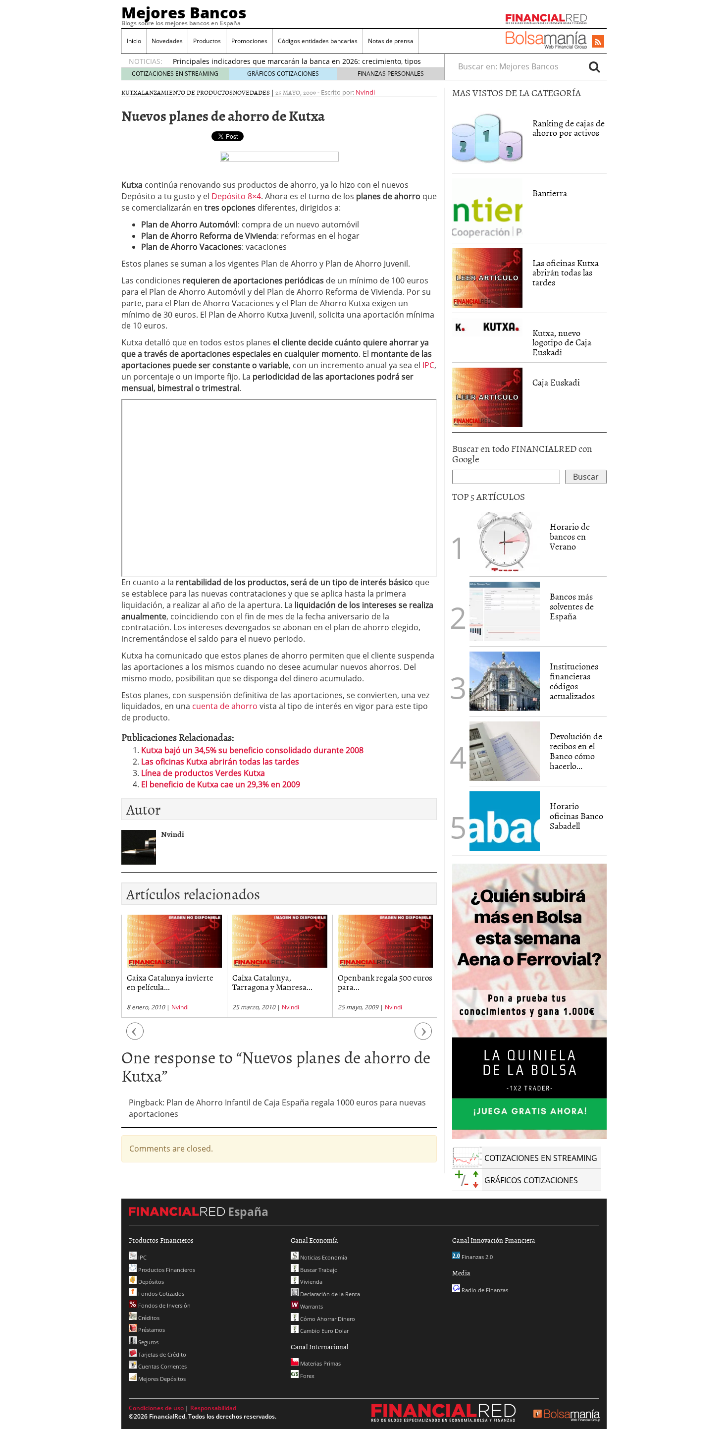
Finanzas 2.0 (476, 1257)
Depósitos (150, 1281)
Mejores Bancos (184, 12)
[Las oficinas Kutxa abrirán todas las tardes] (487, 277)
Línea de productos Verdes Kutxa (203, 773)
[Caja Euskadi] (487, 396)
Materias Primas (320, 1363)
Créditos (148, 1317)
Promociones (249, 41)
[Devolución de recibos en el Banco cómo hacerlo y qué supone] (504, 751)
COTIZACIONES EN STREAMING (175, 73)
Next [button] (423, 1036)
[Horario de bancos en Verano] (504, 541)
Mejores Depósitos (161, 1378)
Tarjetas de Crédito (161, 1354)
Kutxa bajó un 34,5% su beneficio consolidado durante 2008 (252, 750)
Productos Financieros (166, 1269)
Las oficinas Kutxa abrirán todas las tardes (220, 761)
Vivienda (310, 1281)
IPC (428, 365)
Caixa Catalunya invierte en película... (170, 982)
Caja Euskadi (556, 382)
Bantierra (549, 193)
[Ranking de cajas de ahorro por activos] (487, 137)
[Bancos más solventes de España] (504, 611)
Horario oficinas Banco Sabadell (576, 815)
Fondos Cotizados (160, 1293)
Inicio (134, 41)
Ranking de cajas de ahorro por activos (568, 128)
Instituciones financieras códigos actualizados (574, 681)
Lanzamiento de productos (187, 92)
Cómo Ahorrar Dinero (327, 1318)
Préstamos (151, 1329)
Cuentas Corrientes (162, 1366)
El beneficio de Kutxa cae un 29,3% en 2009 (220, 784)
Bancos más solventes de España (572, 606)
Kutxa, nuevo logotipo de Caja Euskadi (561, 342)
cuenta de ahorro (225, 706)
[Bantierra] (487, 207)
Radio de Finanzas (484, 1290)
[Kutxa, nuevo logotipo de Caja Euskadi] (487, 326)
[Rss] (598, 42)
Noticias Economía (323, 1257)
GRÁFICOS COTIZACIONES (283, 73)
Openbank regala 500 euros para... (385, 982)
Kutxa (131, 92)
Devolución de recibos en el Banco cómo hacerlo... (576, 750)
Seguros (147, 1342)
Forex (306, 1375)
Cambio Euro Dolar (324, 1330)
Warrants (311, 1306)
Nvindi (365, 92)
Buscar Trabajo (318, 1269)
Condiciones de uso (156, 1408)
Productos (207, 41)
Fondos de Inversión (164, 1305)
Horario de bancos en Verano (570, 536)
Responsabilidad (213, 1408)
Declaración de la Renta (329, 1294)
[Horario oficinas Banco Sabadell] (504, 821)
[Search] (594, 66)
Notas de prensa (391, 41)
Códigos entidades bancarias (318, 41)
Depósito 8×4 (236, 196)
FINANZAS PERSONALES (391, 73)
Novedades (167, 41)
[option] (174, 966)
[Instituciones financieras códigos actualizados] (504, 681)
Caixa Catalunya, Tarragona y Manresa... (272, 982)
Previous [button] (135, 1036)
